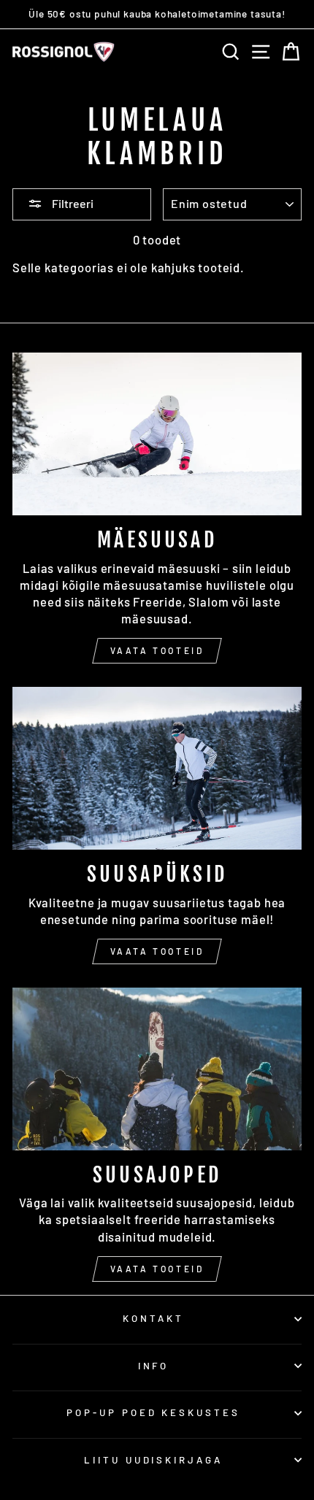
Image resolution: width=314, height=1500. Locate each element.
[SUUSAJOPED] (157, 1069)
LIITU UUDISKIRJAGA (153, 1460)
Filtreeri (71, 203)
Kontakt (153, 1318)
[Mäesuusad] (157, 434)
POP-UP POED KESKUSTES (153, 1412)
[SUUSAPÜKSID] (157, 768)
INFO (153, 1366)
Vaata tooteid (157, 650)
